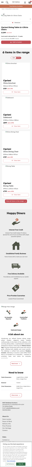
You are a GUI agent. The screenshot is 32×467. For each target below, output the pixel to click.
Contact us (5, 440)
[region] (16, 454)
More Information (11, 461)
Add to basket (17, 42)
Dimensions (17, 22)
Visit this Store (6, 410)
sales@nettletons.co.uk (12, 408)
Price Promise (6, 426)
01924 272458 (9, 406)
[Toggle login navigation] (25, 2)
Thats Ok (21, 464)
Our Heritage (6, 428)
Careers (5, 430)
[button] (30, 19)
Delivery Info (6, 423)
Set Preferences (10, 464)
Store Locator (6, 419)
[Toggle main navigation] (2, 2)
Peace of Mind (7, 421)
